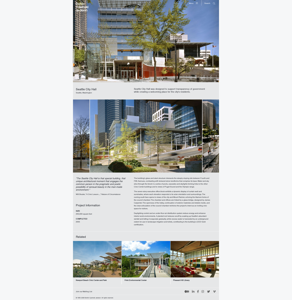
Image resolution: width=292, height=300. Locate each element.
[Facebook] (198, 291)
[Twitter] (208, 291)
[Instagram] (202, 291)
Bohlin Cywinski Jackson (82, 6)
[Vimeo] (214, 291)
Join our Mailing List (84, 291)
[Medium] (187, 291)
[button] (78, 136)
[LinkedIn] (193, 291)
